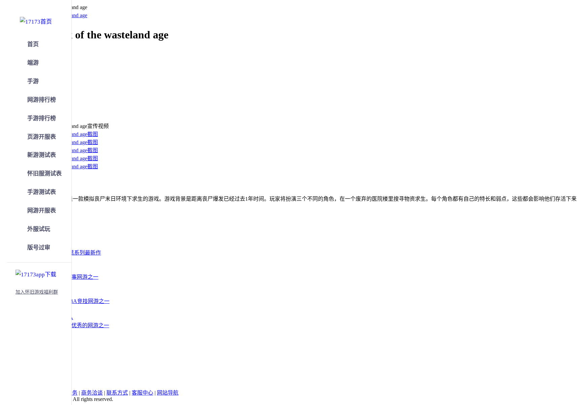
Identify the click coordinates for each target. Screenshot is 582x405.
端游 (33, 63)
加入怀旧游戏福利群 (36, 292)
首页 (33, 44)
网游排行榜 (41, 100)
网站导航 (168, 393)
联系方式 (117, 393)
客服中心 (142, 393)
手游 (33, 81)
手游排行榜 (41, 118)
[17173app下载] (36, 273)
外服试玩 (38, 229)
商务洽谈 (92, 393)
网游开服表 (41, 210)
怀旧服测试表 (44, 173)
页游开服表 (41, 137)
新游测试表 (41, 155)
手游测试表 (41, 192)
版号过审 (38, 247)
